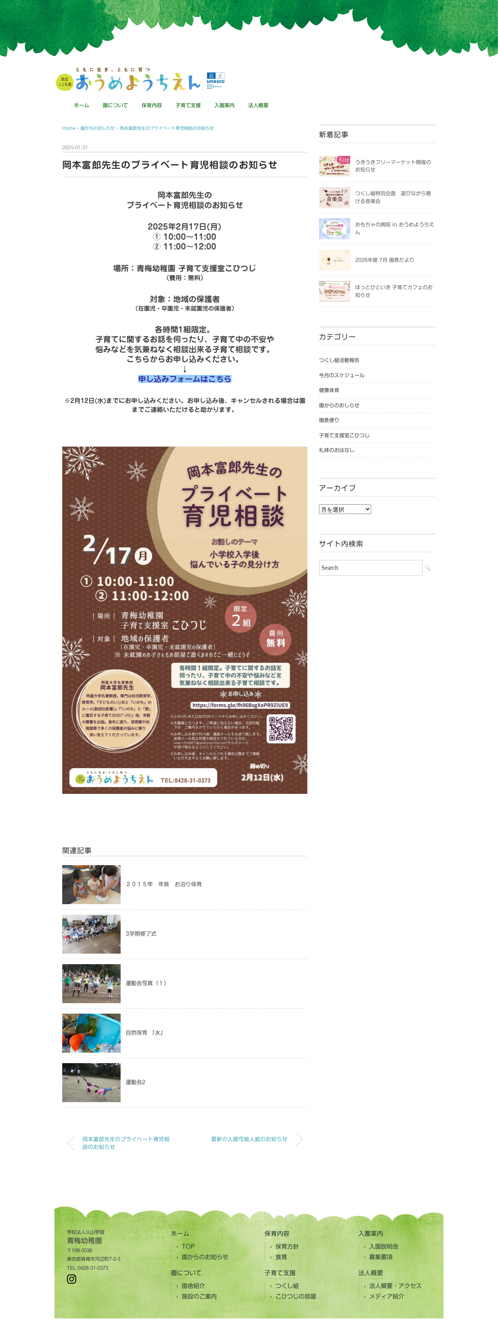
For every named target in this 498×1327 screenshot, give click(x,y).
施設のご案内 (199, 1296)
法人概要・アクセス (395, 1286)
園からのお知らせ (205, 1257)
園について (115, 105)
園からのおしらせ (339, 405)
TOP (188, 1246)
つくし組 (287, 1286)
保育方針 (287, 1246)
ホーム (81, 105)
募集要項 (381, 1257)
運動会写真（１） (147, 983)
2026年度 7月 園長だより (384, 260)
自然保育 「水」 (146, 1032)
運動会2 (136, 1082)
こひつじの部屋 (295, 1296)
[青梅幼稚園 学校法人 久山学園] (127, 70)
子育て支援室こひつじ (344, 435)
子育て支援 (188, 105)
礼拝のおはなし (336, 450)
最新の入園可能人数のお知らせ (249, 1139)
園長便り (329, 420)
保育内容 (152, 105)
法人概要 (258, 105)
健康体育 (329, 390)
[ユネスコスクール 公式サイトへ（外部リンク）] (215, 80)
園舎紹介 (193, 1286)
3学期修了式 (141, 933)
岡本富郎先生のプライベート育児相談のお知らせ (167, 128)
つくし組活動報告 (339, 360)
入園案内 (224, 105)
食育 (281, 1257)
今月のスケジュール (342, 375)
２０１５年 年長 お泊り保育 (164, 884)
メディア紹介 (386, 1296)
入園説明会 (383, 1246)
